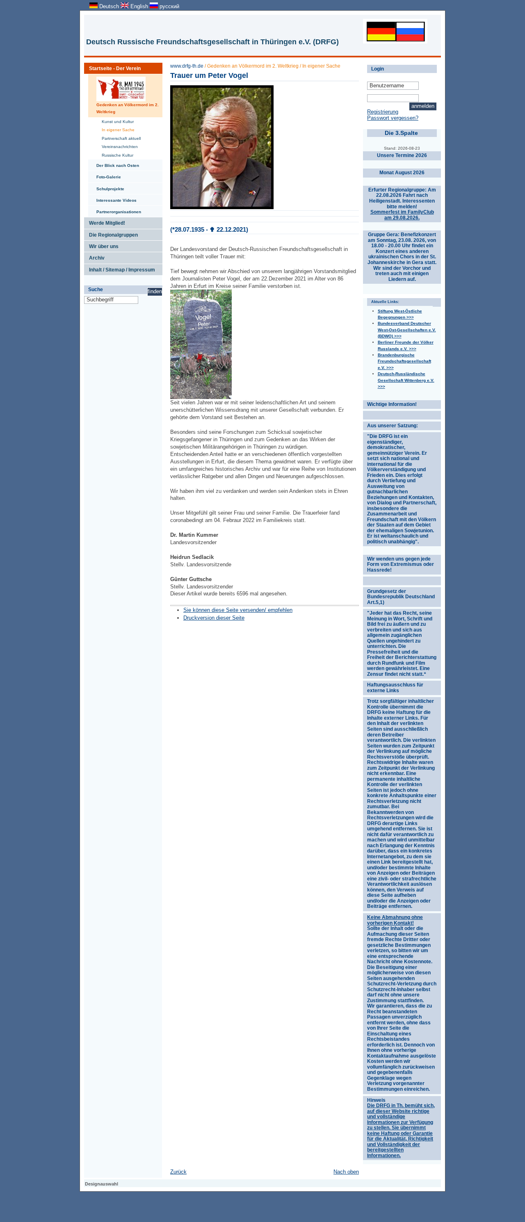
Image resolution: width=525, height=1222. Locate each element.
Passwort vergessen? (392, 118)
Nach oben (346, 1172)
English (139, 6)
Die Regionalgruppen (111, 233)
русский (168, 6)
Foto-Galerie (104, 175)
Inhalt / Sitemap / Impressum (119, 268)
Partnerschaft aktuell (118, 138)
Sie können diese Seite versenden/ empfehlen (237, 610)
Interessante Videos (112, 198)
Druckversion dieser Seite (213, 618)
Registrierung (382, 112)
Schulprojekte (106, 187)
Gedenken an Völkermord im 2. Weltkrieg (123, 94)
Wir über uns (101, 245)
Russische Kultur (114, 154)
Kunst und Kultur (115, 121)
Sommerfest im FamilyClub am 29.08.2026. (402, 215)
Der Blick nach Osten (113, 164)
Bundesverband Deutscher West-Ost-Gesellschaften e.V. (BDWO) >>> (407, 329)
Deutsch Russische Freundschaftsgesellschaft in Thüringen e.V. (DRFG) (212, 42)
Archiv (94, 256)
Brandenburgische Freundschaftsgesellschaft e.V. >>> (404, 361)
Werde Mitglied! (104, 221)
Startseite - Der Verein (112, 67)
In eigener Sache (115, 129)
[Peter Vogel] (201, 397)
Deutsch (109, 6)
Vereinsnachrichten (117, 146)
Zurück (178, 1172)
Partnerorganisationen (114, 210)
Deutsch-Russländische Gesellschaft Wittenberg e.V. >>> (406, 380)
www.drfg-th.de (186, 66)
